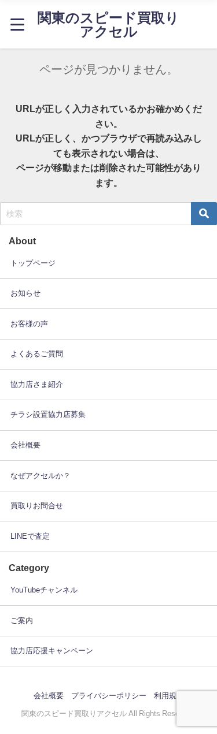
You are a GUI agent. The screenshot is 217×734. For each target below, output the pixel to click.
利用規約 (169, 695)
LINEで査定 (30, 536)
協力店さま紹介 (36, 384)
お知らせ (25, 293)
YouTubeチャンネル (44, 590)
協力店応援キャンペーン (51, 650)
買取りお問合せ (36, 505)
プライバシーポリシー (108, 695)
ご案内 (21, 620)
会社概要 (25, 445)
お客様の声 (29, 323)
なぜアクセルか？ (40, 475)
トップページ (33, 263)
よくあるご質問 (36, 353)
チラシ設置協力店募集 (48, 414)
